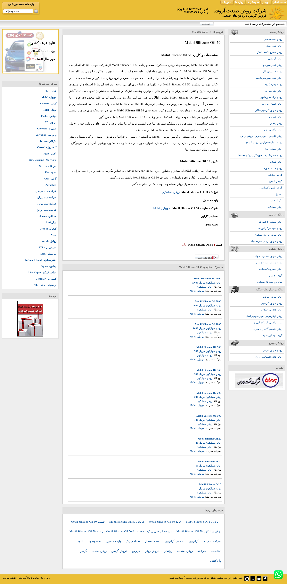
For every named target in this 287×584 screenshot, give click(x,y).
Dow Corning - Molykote (42, 159)
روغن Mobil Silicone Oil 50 (202, 521)
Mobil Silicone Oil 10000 (207, 278)
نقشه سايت (9, 577)
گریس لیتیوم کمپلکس (270, 187)
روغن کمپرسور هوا (272, 65)
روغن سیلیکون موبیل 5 (209, 488)
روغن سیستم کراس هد (270, 228)
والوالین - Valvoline (46, 134)
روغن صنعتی (185, 551)
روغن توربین (275, 116)
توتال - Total (49, 109)
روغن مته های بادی (272, 90)
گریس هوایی (275, 275)
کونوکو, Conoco (48, 228)
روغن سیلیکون (274, 206)
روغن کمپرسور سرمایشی (268, 77)
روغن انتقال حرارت (272, 103)
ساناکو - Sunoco (47, 216)
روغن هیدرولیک (274, 45)
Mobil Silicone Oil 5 (210, 484)
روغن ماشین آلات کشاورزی (268, 322)
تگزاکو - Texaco (48, 141)
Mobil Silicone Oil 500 (208, 347)
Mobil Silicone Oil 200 (208, 392)
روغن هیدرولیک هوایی (270, 268)
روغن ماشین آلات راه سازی (267, 328)
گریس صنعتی (275, 174)
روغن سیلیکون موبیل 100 (207, 419)
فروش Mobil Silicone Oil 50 (127, 521)
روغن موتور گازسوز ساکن (268, 110)
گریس (83, 551)
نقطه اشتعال (152, 541)
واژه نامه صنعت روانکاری (21, 4)
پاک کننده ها (276, 200)
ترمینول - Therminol (45, 284)
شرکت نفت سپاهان (46, 191)
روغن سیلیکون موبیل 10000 (206, 282)
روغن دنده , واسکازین (270, 309)
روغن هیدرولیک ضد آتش (269, 52)
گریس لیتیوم (275, 181)
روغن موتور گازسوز (272, 303)
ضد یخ (279, 194)
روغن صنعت (99, 551)
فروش (136, 551)
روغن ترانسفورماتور (271, 97)
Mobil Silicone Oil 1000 (208, 324)
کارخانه (202, 551)
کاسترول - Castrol (46, 147)
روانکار (168, 551)
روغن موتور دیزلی (272, 296)
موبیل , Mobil (89, 64)
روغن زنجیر (276, 123)
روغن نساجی (275, 161)
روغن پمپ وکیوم (273, 84)
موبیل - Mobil (49, 97)
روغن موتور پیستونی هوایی (267, 256)
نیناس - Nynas (48, 266)
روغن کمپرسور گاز (272, 71)
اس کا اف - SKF (47, 166)
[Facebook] (265, 580)
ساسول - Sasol (48, 253)
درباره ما (239, 2)
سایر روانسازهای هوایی (269, 281)
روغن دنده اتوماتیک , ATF (269, 356)
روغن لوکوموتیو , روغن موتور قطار (264, 316)
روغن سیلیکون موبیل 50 (168, 184)
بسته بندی (95, 541)
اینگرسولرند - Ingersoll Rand (40, 259)
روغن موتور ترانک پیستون (268, 234)
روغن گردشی (275, 58)
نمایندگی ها (253, 2)
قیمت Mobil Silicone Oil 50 (88, 521)
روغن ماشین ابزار (273, 129)
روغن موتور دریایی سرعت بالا (266, 241)
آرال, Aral (51, 222)
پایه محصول (114, 541)
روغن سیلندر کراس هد (270, 221)
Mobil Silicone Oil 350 (208, 370)
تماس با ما (227, 2)
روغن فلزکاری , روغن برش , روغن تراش (261, 136)
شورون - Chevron (46, 128)
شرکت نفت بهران (46, 197)
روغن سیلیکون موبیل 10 (208, 465)
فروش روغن (152, 551)
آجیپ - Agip (50, 153)
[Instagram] (252, 580)
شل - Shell (50, 91)
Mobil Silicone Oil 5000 (208, 301)
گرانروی (194, 541)
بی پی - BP (50, 122)
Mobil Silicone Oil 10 (209, 461)
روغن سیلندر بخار (273, 148)
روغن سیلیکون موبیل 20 (208, 442)
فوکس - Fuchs (48, 116)
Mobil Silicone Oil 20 (209, 438)
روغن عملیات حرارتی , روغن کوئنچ (264, 142)
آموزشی (265, 2)
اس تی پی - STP (47, 247)
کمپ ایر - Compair (46, 278)
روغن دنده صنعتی (273, 39)
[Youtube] (259, 580)
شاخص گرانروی (175, 541)
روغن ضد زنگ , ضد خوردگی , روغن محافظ (260, 155)
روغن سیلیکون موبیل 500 (207, 351)
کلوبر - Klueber (48, 103)
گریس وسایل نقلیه (272, 335)
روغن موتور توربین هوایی (269, 262)
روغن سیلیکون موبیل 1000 (207, 328)
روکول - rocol (49, 241)
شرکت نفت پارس (46, 203)
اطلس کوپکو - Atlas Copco (42, 272)
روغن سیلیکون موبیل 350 (207, 374)
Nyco (53, 234)
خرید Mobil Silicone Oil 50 (165, 521)
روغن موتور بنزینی (272, 350)
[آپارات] (246, 580)
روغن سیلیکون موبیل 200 (207, 397)
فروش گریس (119, 551)
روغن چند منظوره (273, 168)
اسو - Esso (50, 172)
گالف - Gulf (50, 178)
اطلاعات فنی (205, 258)
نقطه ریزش (133, 541)
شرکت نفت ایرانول (46, 209)
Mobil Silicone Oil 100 (208, 415)
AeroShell (50, 184)
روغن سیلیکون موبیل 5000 (207, 305)
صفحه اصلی (279, 2)
